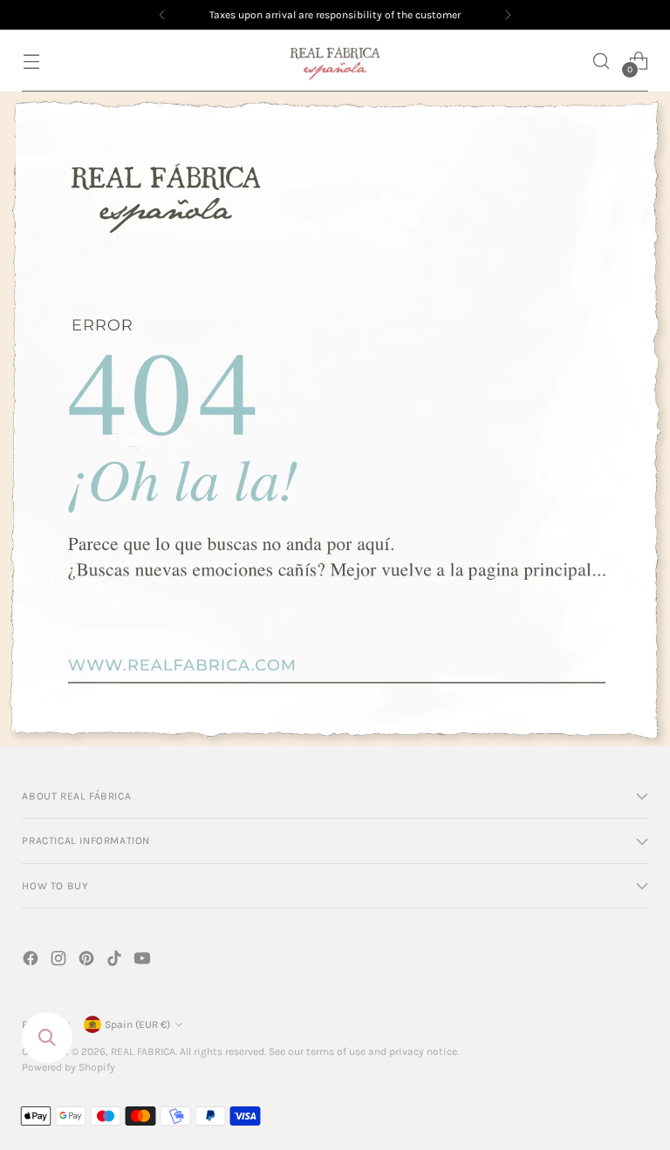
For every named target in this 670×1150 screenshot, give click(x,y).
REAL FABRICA (143, 1051)
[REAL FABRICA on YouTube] (143, 961)
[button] (601, 60)
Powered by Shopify (68, 1067)
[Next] (508, 15)
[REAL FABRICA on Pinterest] (88, 961)
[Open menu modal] (31, 60)
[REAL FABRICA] (335, 61)
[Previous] (162, 15)
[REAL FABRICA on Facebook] (32, 961)
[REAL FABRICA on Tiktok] (116, 961)
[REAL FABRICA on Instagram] (60, 961)
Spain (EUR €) (137, 1024)
